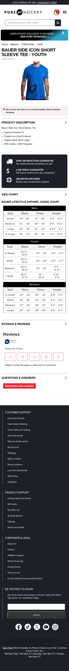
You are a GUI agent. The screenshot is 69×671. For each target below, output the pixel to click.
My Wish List (14, 509)
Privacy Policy (14, 566)
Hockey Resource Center (19, 498)
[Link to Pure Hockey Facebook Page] (19, 630)
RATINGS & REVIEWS (16, 324)
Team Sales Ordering (17, 423)
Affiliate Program (16, 555)
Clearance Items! (47, 2)
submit (36, 614)
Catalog (11, 521)
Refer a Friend (14, 458)
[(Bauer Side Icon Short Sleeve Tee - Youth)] (34, 80)
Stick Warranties (15, 435)
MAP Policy (13, 476)
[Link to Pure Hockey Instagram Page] (55, 630)
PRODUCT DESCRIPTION (18, 122)
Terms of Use (14, 572)
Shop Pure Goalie (16, 527)
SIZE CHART (10, 194)
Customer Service (16, 418)
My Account (13, 447)
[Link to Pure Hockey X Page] (37, 630)
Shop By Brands (15, 515)
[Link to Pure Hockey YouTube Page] (46, 630)
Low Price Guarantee (17, 470)
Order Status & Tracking (19, 429)
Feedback (12, 481)
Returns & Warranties (18, 441)
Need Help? (8, 648)
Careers (11, 549)
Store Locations (15, 464)
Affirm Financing (15, 561)
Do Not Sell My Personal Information (25, 578)
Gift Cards (12, 504)
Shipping (12, 452)
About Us (12, 543)
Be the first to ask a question (19, 386)
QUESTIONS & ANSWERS (18, 377)
